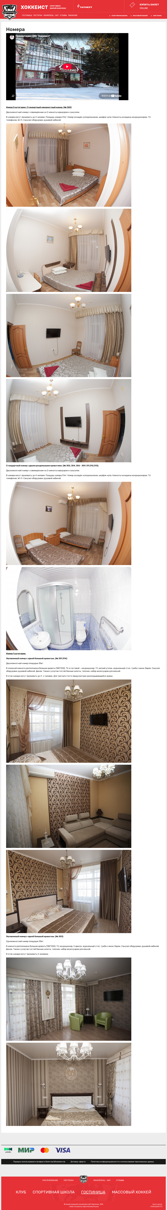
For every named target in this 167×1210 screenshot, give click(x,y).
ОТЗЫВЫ (63, 15)
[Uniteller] (8, 1150)
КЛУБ (21, 1192)
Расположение (50, 1180)
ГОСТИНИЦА (27, 15)
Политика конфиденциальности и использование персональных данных (122, 1162)
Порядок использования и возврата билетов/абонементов (39, 1162)
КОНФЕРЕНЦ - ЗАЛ (51, 15)
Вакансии (72, 15)
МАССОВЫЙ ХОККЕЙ (140, 15)
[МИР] (26, 1150)
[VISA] (62, 1150)
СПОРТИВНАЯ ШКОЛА (119, 15)
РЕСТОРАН (37, 15)
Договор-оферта (78, 1162)
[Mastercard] (45, 1150)
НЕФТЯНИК (157, 15)
